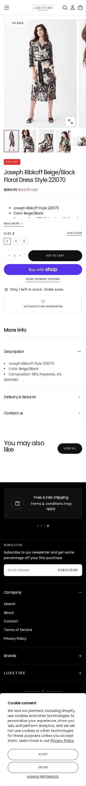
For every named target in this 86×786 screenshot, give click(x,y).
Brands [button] (10, 655)
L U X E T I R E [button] (14, 673)
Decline (43, 767)
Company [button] (13, 592)
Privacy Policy (62, 740)
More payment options (43, 279)
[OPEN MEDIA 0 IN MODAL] (70, 121)
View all (70, 448)
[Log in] (72, 7)
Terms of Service (18, 629)
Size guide (74, 233)
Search (10, 603)
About (9, 612)
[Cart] (80, 7)
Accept (43, 754)
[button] (7, 7)
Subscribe (68, 570)
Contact (11, 621)
